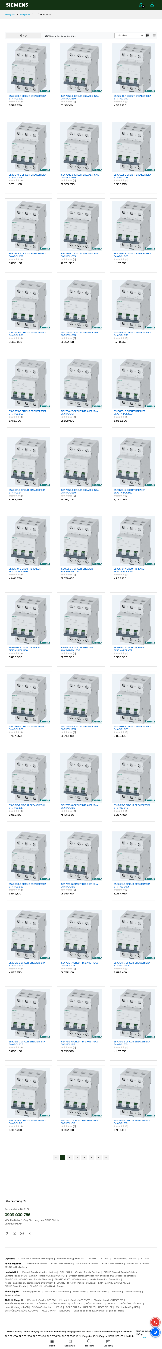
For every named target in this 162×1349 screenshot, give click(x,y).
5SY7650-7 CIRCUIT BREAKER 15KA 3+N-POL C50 (27, 97)
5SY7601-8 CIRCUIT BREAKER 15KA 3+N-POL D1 (27, 491)
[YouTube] (22, 1233)
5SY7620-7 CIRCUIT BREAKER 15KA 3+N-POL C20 (132, 728)
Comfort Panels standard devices (39, 1272)
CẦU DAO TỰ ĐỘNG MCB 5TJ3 (53, 1303)
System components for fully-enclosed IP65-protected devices (102, 1275)
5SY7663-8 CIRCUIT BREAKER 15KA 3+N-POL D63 (27, 334)
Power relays (79, 1291)
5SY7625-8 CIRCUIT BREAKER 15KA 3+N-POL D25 (132, 255)
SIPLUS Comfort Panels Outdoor (120, 1272)
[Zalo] (155, 1332)
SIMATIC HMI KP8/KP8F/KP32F (114, 1283)
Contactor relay (133, 1291)
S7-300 (133, 1258)
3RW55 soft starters (16, 1267)
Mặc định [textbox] (122, 35)
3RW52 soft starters (138, 1263)
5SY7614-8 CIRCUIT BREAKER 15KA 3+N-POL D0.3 (132, 885)
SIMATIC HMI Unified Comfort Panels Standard (28, 1279)
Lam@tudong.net (13, 1223)
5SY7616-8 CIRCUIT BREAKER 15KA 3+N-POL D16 (79, 806)
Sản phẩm (25, 14)
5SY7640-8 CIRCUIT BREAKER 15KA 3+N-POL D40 (27, 176)
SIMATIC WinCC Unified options (70, 1279)
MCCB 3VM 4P (49, 1310)
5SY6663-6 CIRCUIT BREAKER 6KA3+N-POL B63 (129, 491)
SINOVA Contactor (41, 1307)
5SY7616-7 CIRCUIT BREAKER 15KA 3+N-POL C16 (27, 806)
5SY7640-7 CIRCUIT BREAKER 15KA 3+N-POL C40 (132, 97)
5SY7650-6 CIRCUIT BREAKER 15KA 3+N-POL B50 (80, 97)
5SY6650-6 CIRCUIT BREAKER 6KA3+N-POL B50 (24, 649)
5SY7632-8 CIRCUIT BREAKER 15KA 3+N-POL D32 (132, 176)
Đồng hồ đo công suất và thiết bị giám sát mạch (99, 1310)
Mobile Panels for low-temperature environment (29, 1283)
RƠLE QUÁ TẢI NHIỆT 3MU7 (80, 1307)
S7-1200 (92, 1258)
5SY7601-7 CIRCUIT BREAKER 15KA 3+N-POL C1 (79, 412)
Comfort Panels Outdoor (87, 1272)
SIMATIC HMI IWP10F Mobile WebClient (76, 1283)
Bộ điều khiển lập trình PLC (71, 1258)
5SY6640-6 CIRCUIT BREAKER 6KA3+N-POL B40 (24, 570)
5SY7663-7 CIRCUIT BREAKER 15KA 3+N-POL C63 (80, 255)
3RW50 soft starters (113, 1263)
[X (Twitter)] (14, 1233)
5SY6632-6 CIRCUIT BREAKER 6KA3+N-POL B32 (77, 649)
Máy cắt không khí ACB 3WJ (41, 1300)
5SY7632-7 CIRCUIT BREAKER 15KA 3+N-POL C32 (27, 255)
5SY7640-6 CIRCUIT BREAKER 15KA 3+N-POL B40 (80, 176)
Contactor (116, 1291)
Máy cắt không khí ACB (17, 1307)
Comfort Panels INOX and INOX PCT (47, 1275)
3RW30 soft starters (36, 1263)
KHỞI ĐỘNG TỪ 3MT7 (131, 1303)
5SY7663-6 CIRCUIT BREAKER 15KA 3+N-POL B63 (27, 412)
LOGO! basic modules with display (36, 1258)
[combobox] (129, 35)
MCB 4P (58, 1307)
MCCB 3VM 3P (105, 1307)
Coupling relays (12, 1295)
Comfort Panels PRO (15, 1275)
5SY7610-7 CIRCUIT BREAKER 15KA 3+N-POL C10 (79, 1122)
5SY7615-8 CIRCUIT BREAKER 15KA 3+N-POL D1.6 (132, 806)
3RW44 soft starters (87, 1263)
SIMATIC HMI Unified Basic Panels (47, 1286)
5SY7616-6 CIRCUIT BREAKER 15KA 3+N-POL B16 (79, 885)
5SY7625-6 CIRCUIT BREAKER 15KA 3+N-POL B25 (80, 728)
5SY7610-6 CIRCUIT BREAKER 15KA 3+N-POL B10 (132, 1122)
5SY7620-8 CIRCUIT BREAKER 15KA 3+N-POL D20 (27, 728)
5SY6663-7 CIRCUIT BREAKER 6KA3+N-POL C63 (129, 412)
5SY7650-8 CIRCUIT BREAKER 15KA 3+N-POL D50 (80, 491)
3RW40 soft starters (62, 1263)
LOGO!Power (119, 1258)
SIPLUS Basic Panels (15, 1286)
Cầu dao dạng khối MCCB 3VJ (108, 1300)
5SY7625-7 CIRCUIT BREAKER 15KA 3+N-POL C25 (80, 334)
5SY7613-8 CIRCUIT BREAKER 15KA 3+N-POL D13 (27, 964)
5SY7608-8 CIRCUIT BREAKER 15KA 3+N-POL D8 (27, 1122)
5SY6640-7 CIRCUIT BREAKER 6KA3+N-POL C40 (129, 570)
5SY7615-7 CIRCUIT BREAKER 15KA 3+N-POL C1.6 (27, 1043)
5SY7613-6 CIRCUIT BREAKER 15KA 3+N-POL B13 (79, 1043)
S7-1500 (105, 1258)
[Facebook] (7, 1233)
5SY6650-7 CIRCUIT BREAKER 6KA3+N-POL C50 (77, 570)
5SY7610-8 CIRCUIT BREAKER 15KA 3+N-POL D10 (132, 1043)
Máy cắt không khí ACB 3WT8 (74, 1300)
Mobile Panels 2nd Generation (105, 1279)
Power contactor (98, 1291)
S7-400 (145, 1258)
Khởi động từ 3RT (32, 1291)
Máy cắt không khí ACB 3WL (19, 1303)
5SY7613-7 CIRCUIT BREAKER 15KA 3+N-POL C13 (79, 964)
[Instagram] (29, 1233)
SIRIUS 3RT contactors (57, 1291)
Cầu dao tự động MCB (127, 1307)
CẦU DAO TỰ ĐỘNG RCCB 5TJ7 (88, 1303)
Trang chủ (10, 14)
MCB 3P (112, 1303)
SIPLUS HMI (66, 1272)
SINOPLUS (64, 1310)
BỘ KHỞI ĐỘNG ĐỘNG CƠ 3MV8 (21, 1310)
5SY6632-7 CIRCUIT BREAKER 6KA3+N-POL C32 (129, 649)
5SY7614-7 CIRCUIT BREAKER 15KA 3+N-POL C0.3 (132, 964)
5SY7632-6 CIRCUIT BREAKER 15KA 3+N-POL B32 (132, 334)
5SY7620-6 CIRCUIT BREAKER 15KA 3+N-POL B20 (27, 885)
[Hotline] (155, 1322)
